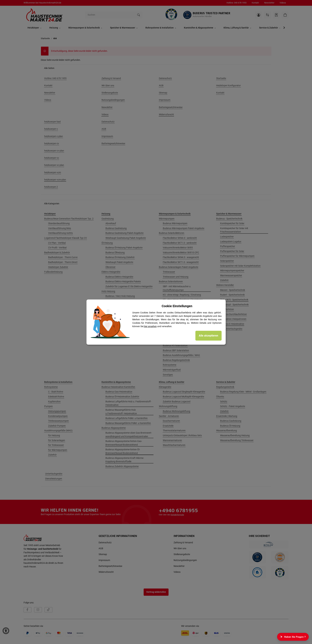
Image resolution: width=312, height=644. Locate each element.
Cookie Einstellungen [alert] (177, 306)
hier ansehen (150, 326)
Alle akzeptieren (208, 335)
